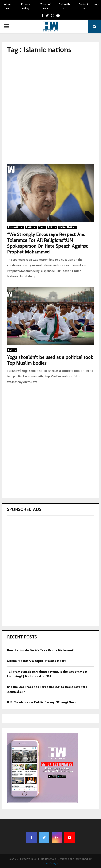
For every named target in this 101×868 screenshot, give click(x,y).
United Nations (67, 227)
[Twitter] (44, 837)
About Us (8, 6)
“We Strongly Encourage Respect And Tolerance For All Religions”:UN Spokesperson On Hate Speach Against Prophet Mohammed (47, 243)
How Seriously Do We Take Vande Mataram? (40, 650)
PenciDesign (50, 863)
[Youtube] (69, 837)
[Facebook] (31, 837)
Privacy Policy (25, 6)
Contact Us (83, 6)
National (30, 227)
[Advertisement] (50, 109)
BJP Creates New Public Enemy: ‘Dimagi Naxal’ (42, 702)
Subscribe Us (65, 6)
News (42, 227)
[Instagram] (57, 837)
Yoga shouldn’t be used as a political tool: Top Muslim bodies (50, 360)
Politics (52, 227)
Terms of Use (45, 6)
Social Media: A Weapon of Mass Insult (36, 661)
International (15, 227)
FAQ (96, 4)
